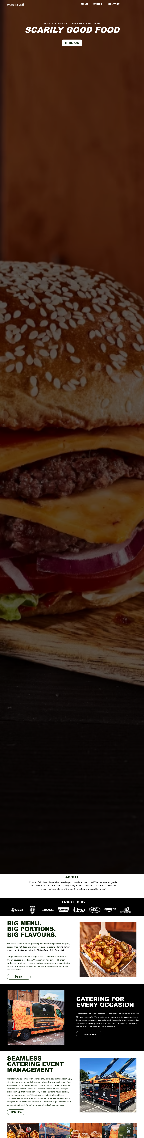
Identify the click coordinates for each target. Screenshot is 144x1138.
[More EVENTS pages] (103, 4)
